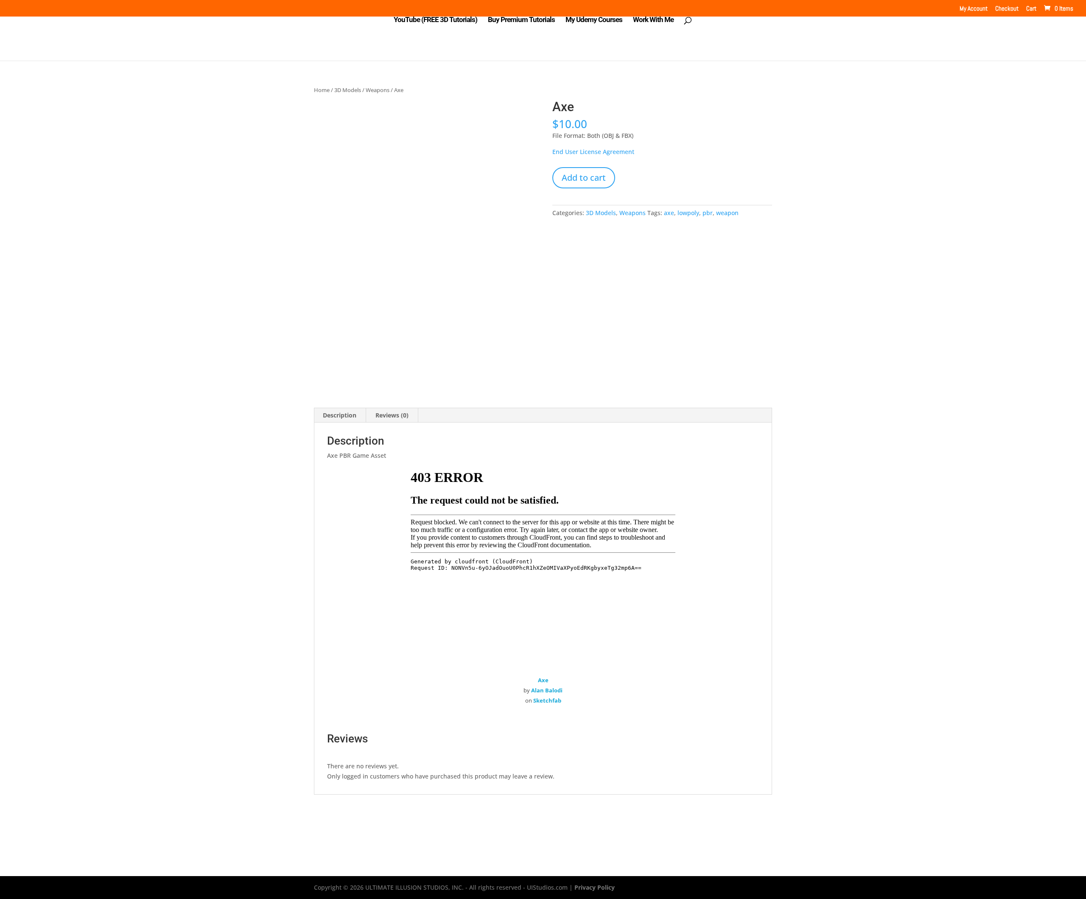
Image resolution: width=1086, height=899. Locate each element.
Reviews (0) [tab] (392, 415)
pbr (708, 213)
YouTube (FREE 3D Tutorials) (435, 20)
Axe (543, 680)
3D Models (347, 90)
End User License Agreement (593, 152)
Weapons (377, 90)
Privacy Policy (594, 887)
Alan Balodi (547, 690)
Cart (1031, 8)
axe (669, 213)
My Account (974, 8)
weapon (727, 213)
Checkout (1007, 8)
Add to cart (584, 177)
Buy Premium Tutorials (521, 20)
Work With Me (653, 20)
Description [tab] (339, 415)
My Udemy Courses (593, 20)
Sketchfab (547, 700)
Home (322, 90)
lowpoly (688, 213)
